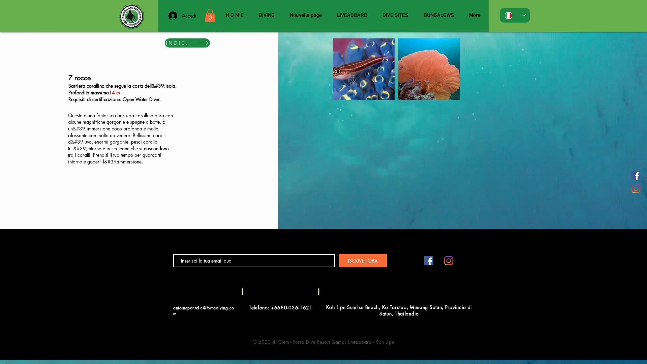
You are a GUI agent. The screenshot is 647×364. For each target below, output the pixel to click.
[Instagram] (635, 188)
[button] (210, 15)
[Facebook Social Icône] (635, 175)
